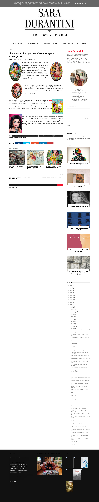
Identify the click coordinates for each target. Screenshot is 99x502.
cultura (23, 135)
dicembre (73, 309)
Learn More (78, 3)
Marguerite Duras (13, 464)
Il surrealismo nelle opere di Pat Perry (16, 167)
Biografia (21, 43)
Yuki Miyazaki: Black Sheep (76, 422)
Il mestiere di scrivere (67, 43)
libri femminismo (13, 479)
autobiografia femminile (22, 470)
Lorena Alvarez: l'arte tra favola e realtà (79, 350)
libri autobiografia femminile (19, 477)
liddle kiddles (45, 135)
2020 (71, 295)
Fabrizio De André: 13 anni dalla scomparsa (80, 389)
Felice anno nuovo (75, 441)
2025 (71, 287)
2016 (71, 301)
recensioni (21, 479)
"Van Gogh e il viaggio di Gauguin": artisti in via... (80, 424)
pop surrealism (19, 137)
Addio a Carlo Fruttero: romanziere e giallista (80, 373)
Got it (84, 3)
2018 (71, 299)
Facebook (79, 112)
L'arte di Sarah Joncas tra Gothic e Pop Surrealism (79, 427)
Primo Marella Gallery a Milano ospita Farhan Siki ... (80, 378)
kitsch (40, 135)
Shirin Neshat (12, 466)
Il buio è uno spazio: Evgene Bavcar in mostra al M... (80, 391)
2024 (71, 288)
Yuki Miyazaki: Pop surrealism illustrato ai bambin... (79, 345)
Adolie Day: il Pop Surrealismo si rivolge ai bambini (80, 420)
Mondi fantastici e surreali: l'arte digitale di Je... (80, 436)
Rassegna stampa (33, 43)
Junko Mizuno (35, 135)
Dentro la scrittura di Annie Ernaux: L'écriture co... (80, 340)
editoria (20, 472)
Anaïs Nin (18, 457)
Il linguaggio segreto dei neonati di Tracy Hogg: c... (79, 433)
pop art (14, 137)
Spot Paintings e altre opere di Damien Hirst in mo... (80, 381)
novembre (73, 311)
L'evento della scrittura (20, 462)
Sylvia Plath (22, 468)
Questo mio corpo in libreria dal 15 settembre (79, 250)
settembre (73, 314)
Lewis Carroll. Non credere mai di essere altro (79, 164)
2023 (71, 290)
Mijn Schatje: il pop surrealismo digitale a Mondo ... (79, 439)
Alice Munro (12, 457)
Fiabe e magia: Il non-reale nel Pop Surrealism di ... (78, 342)
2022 (71, 292)
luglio (72, 318)
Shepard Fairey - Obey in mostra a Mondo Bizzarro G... (80, 362)
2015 (71, 302)
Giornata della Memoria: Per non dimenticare (80, 337)
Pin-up (10, 137)
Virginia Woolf (12, 470)
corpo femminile (13, 472)
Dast (31, 110)
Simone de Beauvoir (14, 468)
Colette (26, 460)
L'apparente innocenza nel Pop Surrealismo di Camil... (80, 430)
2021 (71, 294)
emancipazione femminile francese (17, 474)
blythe (19, 135)
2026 (71, 285)
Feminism (11, 462)
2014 (71, 304)
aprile (72, 323)
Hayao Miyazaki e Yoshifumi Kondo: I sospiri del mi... (80, 397)
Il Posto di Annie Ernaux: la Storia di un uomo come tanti (79, 207)
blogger (60, 184)
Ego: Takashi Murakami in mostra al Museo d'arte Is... (80, 384)
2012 (71, 307)
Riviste (55, 43)
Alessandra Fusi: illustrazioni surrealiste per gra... (80, 414)
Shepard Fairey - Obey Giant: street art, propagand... (79, 394)
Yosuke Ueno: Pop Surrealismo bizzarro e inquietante (80, 348)
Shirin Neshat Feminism (22, 466)
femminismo (29, 474)
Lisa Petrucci (51, 135)
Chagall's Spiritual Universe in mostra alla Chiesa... (80, 406)
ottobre (73, 312)
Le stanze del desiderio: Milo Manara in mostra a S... (79, 387)
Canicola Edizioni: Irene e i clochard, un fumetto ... (79, 375)
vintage (24, 137)
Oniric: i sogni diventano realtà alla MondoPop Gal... (78, 371)
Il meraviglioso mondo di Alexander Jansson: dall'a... (80, 403)
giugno (72, 319)
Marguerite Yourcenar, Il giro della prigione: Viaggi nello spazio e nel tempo (78, 273)
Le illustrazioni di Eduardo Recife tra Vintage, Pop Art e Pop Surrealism (34, 167)
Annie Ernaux (46, 43)
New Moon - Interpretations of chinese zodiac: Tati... (79, 353)
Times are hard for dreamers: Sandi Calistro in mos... (80, 417)
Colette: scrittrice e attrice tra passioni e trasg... (79, 335)
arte (13, 135)
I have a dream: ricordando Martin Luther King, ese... (79, 365)
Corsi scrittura (82, 43)
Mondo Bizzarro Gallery (58, 135)
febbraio (73, 326)
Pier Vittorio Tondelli (23, 464)
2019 (71, 297)
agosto (72, 316)
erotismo (30, 135)
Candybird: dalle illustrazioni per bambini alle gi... (80, 330)
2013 (71, 306)
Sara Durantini (75, 51)
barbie (16, 135)
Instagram (79, 115)
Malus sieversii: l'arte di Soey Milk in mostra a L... (80, 356)
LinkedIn (79, 109)
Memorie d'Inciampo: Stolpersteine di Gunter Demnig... (80, 400)
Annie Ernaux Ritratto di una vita (16, 460)
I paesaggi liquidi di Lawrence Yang (78, 332)
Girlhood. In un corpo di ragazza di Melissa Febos (79, 185)
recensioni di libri (13, 481)
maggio (72, 321)
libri (10, 477)
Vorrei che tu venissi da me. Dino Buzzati (79, 229)
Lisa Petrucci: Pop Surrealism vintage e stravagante (53, 167)
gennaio (73, 328)
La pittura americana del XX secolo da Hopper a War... (80, 359)
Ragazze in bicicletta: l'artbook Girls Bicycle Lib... (80, 368)
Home (14, 43)
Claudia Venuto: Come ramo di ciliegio (79, 408)
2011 (71, 444)
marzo (72, 325)
